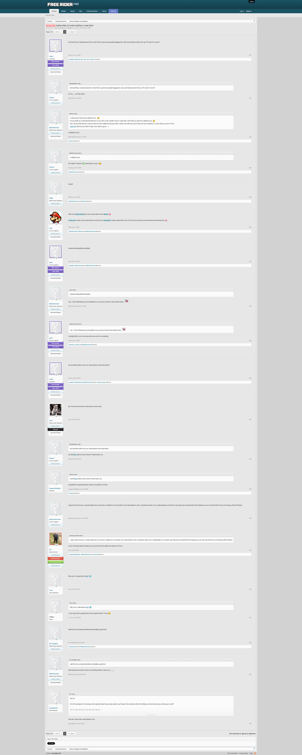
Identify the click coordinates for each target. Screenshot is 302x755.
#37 (250, 617)
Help (251, 753)
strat (50, 420)
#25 (250, 197)
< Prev (57, 32)
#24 (250, 168)
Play (80, 11)
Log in (252, 1)
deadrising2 (79, 214)
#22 (250, 98)
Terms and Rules (232, 753)
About (73, 11)
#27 (250, 261)
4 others (92, 59)
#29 (250, 340)
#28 (250, 306)
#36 (250, 589)
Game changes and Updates (64, 28)
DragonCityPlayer (55, 488)
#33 (250, 489)
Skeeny (51, 97)
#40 (250, 723)
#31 (250, 419)
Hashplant (107, 220)
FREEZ (51, 198)
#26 (250, 227)
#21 (250, 55)
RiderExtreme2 (54, 127)
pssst (50, 262)
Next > (73, 32)
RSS (255, 753)
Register (249, 11)
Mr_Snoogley (53, 643)
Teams (104, 11)
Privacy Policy (243, 753)
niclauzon (72, 220)
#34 (250, 518)
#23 (250, 137)
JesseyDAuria (53, 708)
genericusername (55, 519)
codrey (76, 344)
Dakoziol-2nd (78, 59)
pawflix (71, 59)
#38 (250, 642)
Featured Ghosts (92, 11)
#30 (250, 378)
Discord (113, 11)
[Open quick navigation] (254, 21)
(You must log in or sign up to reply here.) (242, 733)
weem (51, 56)
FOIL (85, 59)
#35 (250, 550)
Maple (106, 214)
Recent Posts (50, 15)
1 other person (101, 382)
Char (71, 126)
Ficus (50, 590)
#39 (250, 674)
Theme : (53, 753)
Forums (54, 11)
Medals (63, 11)
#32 (250, 459)
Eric (81, 28)
